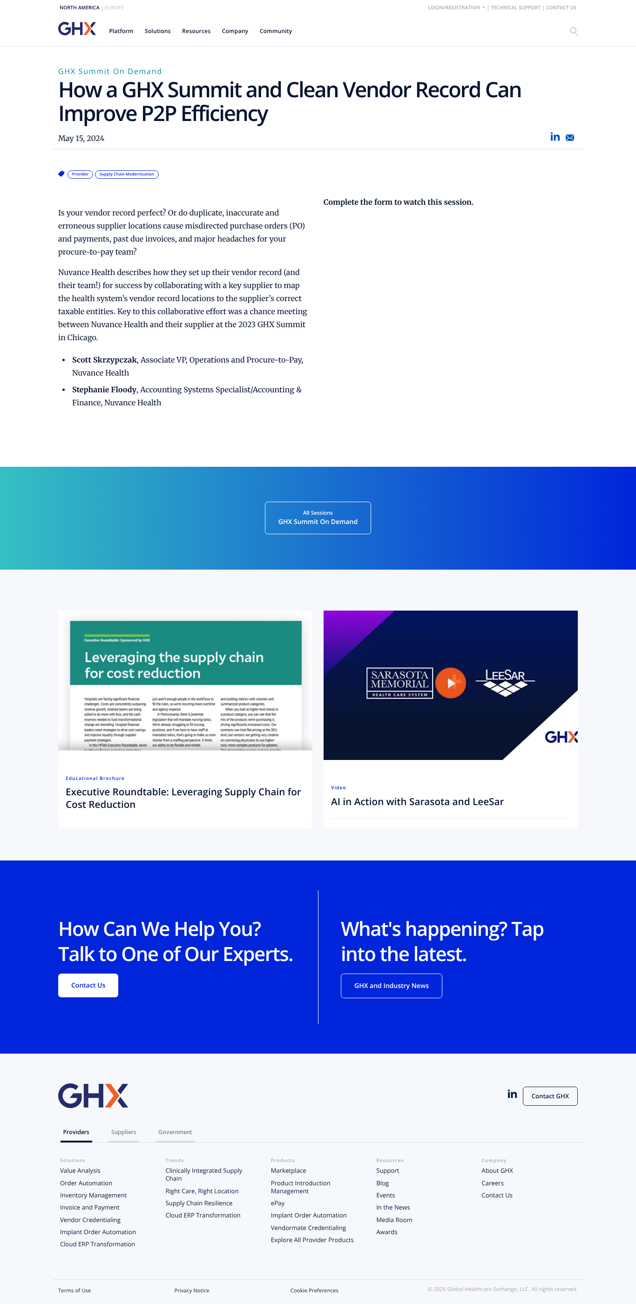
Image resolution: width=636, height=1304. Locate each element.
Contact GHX (550, 1096)
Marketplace (288, 1170)
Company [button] (235, 31)
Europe (114, 8)
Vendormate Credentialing (308, 1227)
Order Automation (86, 1183)
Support (387, 1170)
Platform (121, 31)
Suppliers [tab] (123, 1132)
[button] (121, 31)
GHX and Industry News (391, 985)
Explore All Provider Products (312, 1240)
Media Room (394, 1220)
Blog (382, 1183)
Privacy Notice (191, 1290)
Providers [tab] (76, 1132)
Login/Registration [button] (454, 8)
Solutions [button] (158, 31)
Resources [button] (196, 31)
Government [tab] (175, 1132)
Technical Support (516, 8)
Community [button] (276, 31)
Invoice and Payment (90, 1207)
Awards (387, 1232)
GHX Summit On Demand (110, 71)
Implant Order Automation (98, 1232)
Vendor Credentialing (90, 1220)
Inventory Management (93, 1195)
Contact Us (561, 8)
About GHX (497, 1170)
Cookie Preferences (314, 1290)
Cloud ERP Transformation (97, 1244)
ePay (277, 1203)
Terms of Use (74, 1290)
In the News (393, 1207)
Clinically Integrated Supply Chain (203, 1174)
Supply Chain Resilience (198, 1203)
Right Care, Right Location (201, 1191)
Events (385, 1195)
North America (80, 8)
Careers (493, 1183)
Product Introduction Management (301, 1187)
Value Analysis (80, 1170)
